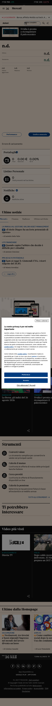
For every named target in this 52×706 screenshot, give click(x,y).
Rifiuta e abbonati (41, 321)
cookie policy (9, 347)
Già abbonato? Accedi (26, 385)
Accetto (26, 380)
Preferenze (26, 374)
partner (34, 356)
